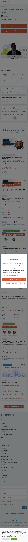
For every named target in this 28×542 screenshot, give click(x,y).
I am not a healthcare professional (14, 283)
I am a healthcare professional (14, 279)
